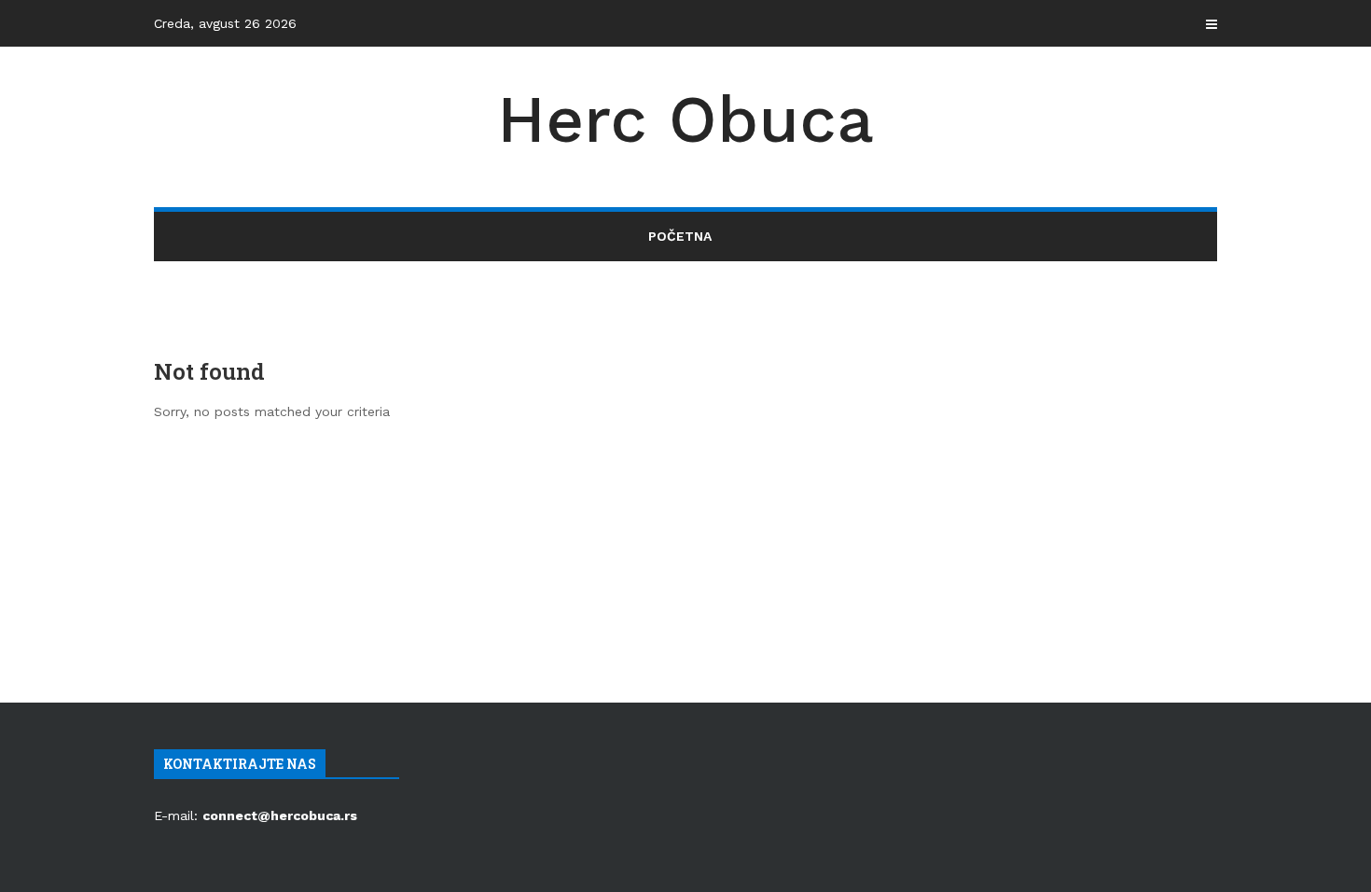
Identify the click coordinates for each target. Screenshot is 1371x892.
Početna (680, 236)
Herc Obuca (685, 119)
